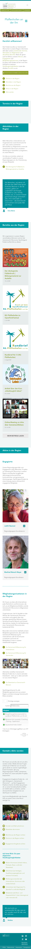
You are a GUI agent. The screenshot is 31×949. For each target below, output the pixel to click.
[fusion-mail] (24, 526)
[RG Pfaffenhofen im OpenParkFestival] (15, 298)
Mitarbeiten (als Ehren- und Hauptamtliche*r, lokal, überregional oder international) (17, 895)
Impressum (19, 947)
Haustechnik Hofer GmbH (13, 725)
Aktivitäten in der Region (13, 82)
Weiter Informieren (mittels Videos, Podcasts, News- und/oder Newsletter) (16, 865)
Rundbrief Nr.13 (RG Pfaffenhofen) (13, 356)
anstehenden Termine (20, 51)
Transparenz (27, 947)
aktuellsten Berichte (9, 54)
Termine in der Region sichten (15, 838)
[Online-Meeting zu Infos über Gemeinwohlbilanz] (15, 408)
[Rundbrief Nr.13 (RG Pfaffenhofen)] (15, 338)
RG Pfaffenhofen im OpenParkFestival (12, 316)
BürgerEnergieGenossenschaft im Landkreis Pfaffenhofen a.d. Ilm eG (16, 715)
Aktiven (20, 56)
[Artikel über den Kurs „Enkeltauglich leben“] (15, 374)
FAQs (4, 947)
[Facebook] (23, 939)
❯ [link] (27, 734)
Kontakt (10, 68)
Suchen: (7, 706)
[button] (27, 710)
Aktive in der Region (12, 88)
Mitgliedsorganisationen (10, 60)
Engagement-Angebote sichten (15, 844)
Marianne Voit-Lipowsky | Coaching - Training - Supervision (16, 720)
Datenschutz (10, 947)
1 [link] (24, 734)
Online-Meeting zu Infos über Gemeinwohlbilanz (14, 423)
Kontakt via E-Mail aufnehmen (15, 826)
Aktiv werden (10, 92)
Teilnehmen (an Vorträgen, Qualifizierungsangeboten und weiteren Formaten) (15, 873)
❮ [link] (21, 734)
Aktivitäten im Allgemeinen (11, 53)
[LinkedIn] (23, 936)
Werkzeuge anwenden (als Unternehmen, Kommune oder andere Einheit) (15, 881)
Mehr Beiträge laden (15, 436)
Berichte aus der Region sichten (15, 835)
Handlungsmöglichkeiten (10, 66)
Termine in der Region (12, 78)
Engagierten (6, 58)
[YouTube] (26, 939)
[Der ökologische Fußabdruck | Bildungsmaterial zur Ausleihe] (15, 257)
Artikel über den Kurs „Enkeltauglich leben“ (13, 389)
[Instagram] (26, 936)
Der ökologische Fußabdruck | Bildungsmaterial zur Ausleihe (13, 275)
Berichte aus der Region (13, 85)
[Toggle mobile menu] (27, 5)
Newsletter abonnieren (13, 829)
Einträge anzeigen (14, 701)
